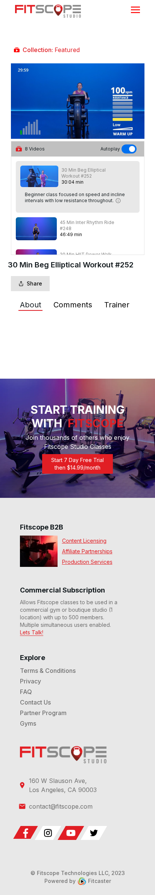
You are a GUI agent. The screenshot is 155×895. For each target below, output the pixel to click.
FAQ (26, 691)
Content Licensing (84, 540)
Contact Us (35, 702)
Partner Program (43, 713)
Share (34, 283)
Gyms (28, 723)
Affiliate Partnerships (87, 551)
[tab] (30, 305)
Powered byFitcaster (77, 881)
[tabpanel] (77, 327)
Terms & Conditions (48, 670)
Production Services (87, 562)
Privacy (30, 681)
